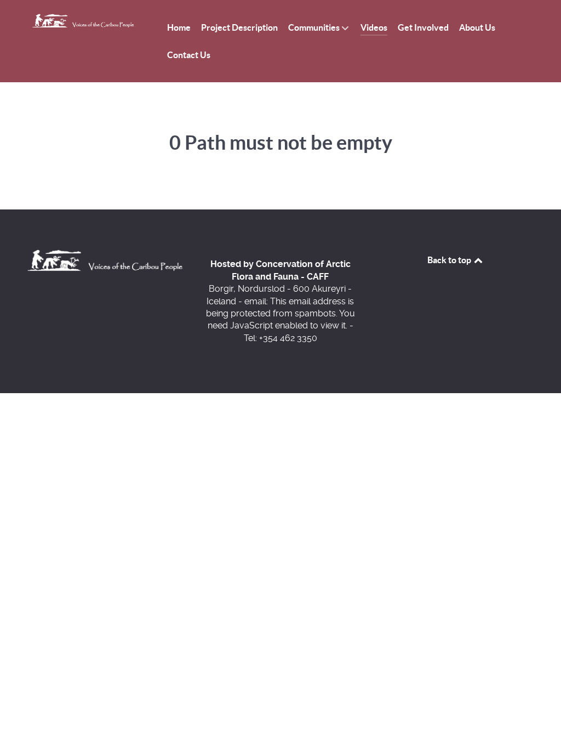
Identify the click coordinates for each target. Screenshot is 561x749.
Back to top (450, 260)
